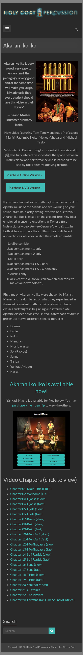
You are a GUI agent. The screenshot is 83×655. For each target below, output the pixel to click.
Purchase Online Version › (24, 175)
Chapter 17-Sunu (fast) (26, 569)
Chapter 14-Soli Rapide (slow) (30, 554)
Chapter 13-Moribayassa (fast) (31, 549)
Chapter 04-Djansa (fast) (27, 504)
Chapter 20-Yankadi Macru (29, 585)
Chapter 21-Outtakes (25, 590)
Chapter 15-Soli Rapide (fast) (30, 559)
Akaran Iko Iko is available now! (41, 387)
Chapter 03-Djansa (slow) (28, 499)
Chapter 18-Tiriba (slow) (27, 574)
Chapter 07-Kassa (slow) (27, 519)
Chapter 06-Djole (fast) (26, 514)
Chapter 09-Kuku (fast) (26, 529)
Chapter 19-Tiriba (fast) (27, 579)
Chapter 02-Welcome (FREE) (30, 494)
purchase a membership (28, 405)
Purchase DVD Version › (25, 188)
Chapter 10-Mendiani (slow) (29, 534)
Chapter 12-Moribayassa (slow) (32, 544)
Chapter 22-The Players (26, 595)
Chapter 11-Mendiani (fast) (29, 539)
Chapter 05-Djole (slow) (27, 509)
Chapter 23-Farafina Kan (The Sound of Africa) (42, 600)
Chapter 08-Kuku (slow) (26, 524)
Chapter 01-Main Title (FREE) (31, 489)
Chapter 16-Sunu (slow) (26, 564)
